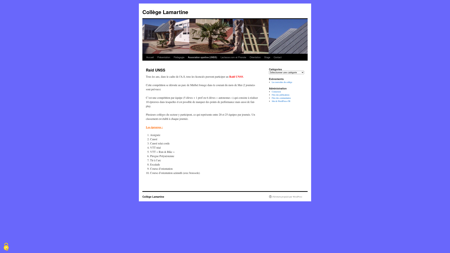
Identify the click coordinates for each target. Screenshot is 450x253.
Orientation (255, 57)
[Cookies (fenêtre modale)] (6, 247)
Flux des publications (281, 94)
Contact (278, 57)
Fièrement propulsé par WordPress (287, 196)
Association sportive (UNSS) (202, 57)
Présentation (163, 57)
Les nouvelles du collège (282, 82)
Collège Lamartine (165, 12)
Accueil (150, 57)
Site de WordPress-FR (281, 101)
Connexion (276, 91)
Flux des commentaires (281, 97)
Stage (267, 57)
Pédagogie (179, 57)
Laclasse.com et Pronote (233, 57)
